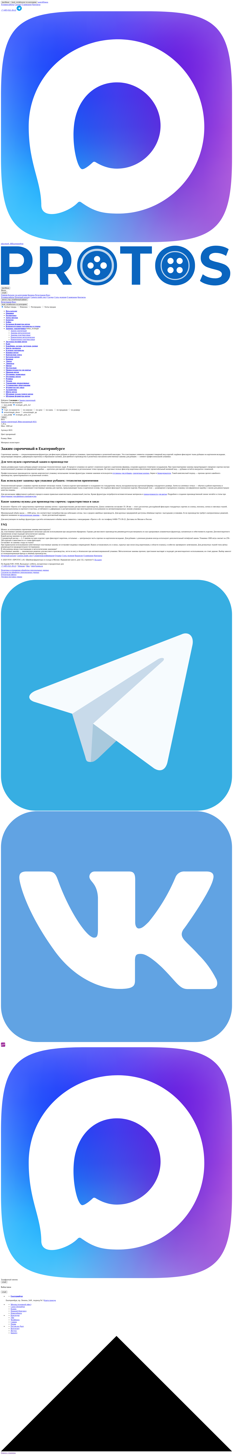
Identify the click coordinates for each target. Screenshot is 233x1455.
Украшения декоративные (17, 383)
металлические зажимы (29, 515)
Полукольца (11, 368)
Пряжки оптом (12, 372)
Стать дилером (60, 297)
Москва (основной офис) (21, 1304)
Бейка (8, 322)
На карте (98, 560)
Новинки (23, 307)
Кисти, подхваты (13, 348)
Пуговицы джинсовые (15, 374)
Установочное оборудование (18, 385)
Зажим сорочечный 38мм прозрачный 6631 (19, 422)
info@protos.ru (37, 566)
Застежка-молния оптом (16, 342)
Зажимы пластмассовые (20, 335)
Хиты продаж (50, 307)
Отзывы (58, 556)
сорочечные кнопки (141, 473)
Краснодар (15, 1315)
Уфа (12, 1318)
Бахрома (9, 320)
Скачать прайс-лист (38, 297)
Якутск (14, 1331)
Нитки (9, 366)
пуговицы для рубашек (122, 473)
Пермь (13, 1324)
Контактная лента (14, 355)
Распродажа (36, 307)
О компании (27, 5)
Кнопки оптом (12, 353)
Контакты (36, 5)
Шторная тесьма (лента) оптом (19, 394)
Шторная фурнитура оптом (18, 396)
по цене (39, 410)
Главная (4, 295)
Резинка (9, 379)
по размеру (75, 410)
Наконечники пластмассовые (23, 339)
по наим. (49, 410)
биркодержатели (164, 473)
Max (28, 566)
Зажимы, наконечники (16, 328)
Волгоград (15, 1328)
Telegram (21, 566)
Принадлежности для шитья (18, 370)
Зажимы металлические (20, 333)
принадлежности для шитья (155, 494)
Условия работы (7, 5)
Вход (48, 295)
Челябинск (15, 1320)
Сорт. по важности (12, 410)
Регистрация (40, 295)
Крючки (9, 359)
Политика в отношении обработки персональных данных (25, 570)
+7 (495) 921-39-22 (8, 10)
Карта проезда (50, 1300)
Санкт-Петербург (18, 1307)
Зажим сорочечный (19, 331)
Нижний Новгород (18, 1311)
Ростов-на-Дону (17, 1326)
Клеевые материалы (15, 350)
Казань (13, 1309)
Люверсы (10, 363)
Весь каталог (11, 311)
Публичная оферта (8, 575)
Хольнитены (11, 390)
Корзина (31, 295)
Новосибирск (16, 1313)
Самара (14, 1322)
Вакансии (79, 556)
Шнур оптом (11, 392)
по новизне (28, 410)
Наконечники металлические (23, 337)
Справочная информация (43, 556)
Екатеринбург (12, 244)
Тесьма (9, 381)
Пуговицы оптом (13, 377)
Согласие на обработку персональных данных (20, 572)
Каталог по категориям (17, 295)
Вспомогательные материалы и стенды (23, 326)
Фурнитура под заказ (15, 387)
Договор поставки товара (11, 577)
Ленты (9, 361)
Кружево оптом (13, 357)
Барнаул (14, 1333)
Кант (8, 344)
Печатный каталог (22, 297)
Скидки (18, 5)
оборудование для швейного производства (18, 496)
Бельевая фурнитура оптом (18, 324)
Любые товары (10, 307)
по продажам (62, 410)
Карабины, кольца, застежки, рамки (22, 346)
